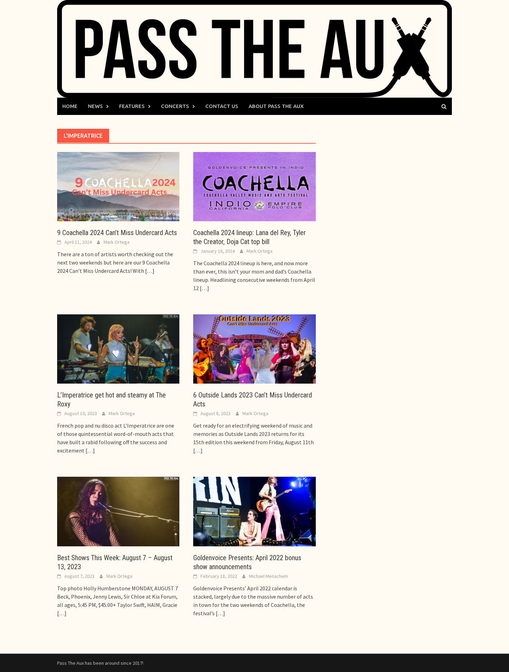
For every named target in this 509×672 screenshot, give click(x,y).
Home (70, 106)
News (95, 106)
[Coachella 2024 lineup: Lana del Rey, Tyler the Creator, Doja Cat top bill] (254, 185)
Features (132, 106)
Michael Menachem (268, 576)
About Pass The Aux (276, 106)
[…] (149, 270)
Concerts (175, 106)
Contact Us (221, 106)
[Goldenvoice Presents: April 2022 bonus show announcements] (254, 511)
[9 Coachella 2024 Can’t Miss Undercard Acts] (118, 185)
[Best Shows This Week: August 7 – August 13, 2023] (118, 511)
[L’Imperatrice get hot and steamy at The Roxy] (118, 348)
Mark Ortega (117, 242)
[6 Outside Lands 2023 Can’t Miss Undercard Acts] (254, 348)
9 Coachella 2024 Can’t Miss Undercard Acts (117, 233)
